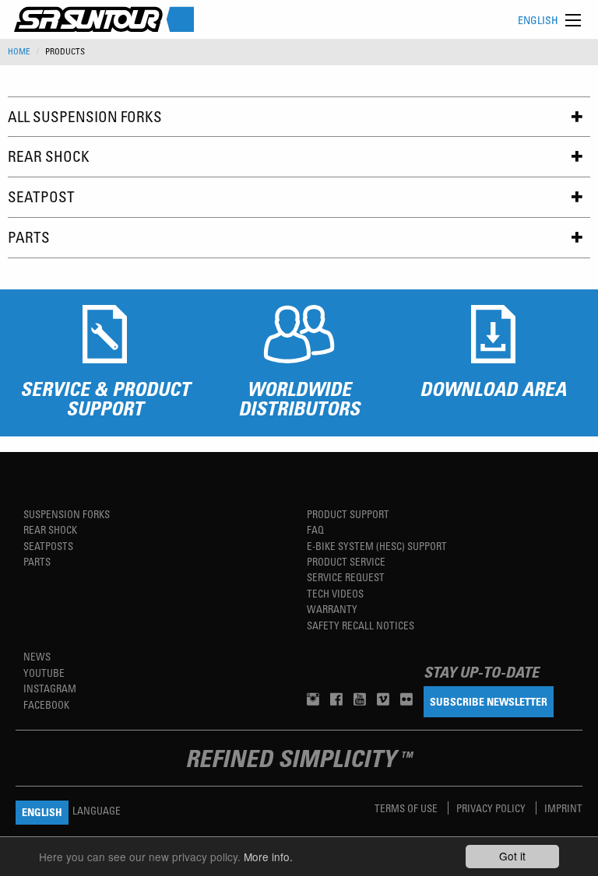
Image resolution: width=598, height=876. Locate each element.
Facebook (46, 704)
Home (19, 51)
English (538, 19)
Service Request (346, 576)
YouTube (44, 672)
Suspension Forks (66, 513)
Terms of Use (407, 808)
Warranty (332, 608)
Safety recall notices (360, 625)
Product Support (348, 513)
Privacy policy (492, 808)
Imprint (563, 808)
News (37, 656)
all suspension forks (85, 116)
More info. (268, 856)
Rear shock (50, 529)
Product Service (346, 561)
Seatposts (48, 545)
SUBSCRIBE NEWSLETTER (488, 701)
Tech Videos (335, 593)
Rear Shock (49, 156)
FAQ (315, 529)
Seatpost (41, 196)
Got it (512, 856)
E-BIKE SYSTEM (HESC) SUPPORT (377, 545)
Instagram (49, 688)
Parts (29, 237)
